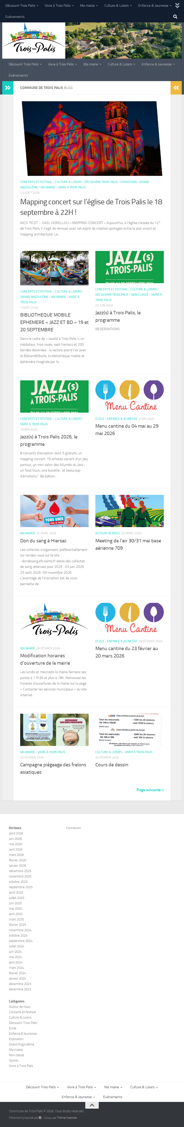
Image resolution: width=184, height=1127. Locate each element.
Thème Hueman (67, 1117)
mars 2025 (16, 919)
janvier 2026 (17, 866)
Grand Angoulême (34, 297)
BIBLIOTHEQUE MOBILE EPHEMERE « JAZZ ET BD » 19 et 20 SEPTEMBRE (54, 322)
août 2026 (16, 833)
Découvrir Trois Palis (20, 5)
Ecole (99, 419)
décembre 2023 (20, 984)
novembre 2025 (20, 876)
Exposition (128, 182)
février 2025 (17, 925)
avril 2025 (15, 914)
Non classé (140, 295)
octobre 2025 (18, 882)
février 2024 (17, 973)
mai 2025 (15, 909)
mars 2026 (16, 855)
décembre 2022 (20, 989)
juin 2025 (15, 903)
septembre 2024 (21, 941)
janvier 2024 (17, 978)
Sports (13, 1060)
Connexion (73, 828)
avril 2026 (15, 849)
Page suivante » (150, 789)
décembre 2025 (20, 871)
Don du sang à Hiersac (43, 541)
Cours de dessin (111, 765)
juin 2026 (15, 839)
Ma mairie (87, 5)
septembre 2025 (21, 887)
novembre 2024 (20, 930)
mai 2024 (15, 957)
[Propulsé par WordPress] (40, 1117)
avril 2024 (15, 962)
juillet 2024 (16, 946)
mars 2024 (16, 968)
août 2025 (16, 892)
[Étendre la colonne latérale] (7, 88)
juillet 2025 (16, 898)
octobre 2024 (18, 935)
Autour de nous (107, 533)
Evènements (14, 17)
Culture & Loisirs (116, 5)
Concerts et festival (36, 182)
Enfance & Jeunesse (153, 5)
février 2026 (17, 860)
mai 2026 (15, 844)
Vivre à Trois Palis (57, 5)
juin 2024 (15, 952)
